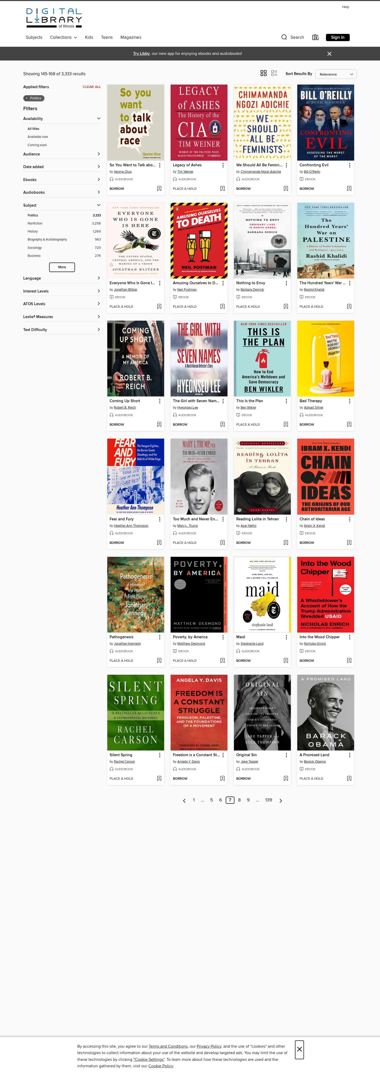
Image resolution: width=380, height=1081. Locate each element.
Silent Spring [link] (121, 755)
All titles (33, 129)
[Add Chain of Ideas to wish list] (349, 543)
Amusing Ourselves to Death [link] (196, 283)
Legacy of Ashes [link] (187, 165)
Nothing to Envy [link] (250, 283)
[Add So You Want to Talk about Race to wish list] (159, 189)
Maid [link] (240, 637)
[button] (292, 38)
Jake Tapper (249, 762)
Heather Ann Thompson (131, 526)
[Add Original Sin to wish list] (286, 779)
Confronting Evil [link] (314, 165)
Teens (107, 37)
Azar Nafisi (248, 526)
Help (345, 7)
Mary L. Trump (187, 526)
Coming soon (37, 145)
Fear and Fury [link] (122, 519)
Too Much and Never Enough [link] (196, 519)
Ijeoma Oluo (123, 172)
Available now (38, 137)
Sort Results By (299, 73)
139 (268, 800)
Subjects (34, 37)
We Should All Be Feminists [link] (260, 165)
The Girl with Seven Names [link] (196, 401)
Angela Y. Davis (188, 762)
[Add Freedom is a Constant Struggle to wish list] (222, 779)
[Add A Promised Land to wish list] (349, 779)
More (62, 267)
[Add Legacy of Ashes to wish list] (222, 189)
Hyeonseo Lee (187, 408)
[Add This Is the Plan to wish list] (286, 425)
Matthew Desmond (191, 644)
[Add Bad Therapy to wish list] (349, 425)
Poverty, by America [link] (190, 637)
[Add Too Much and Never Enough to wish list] (222, 543)
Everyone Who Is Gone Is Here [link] (133, 283)
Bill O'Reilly (312, 172)
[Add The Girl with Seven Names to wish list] (222, 425)
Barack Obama (315, 762)
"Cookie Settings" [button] (148, 1059)
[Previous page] (184, 800)
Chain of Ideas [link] (312, 519)
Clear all (92, 87)
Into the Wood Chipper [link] (320, 637)
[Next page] (281, 800)
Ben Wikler (248, 408)
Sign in (338, 37)
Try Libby (141, 53)
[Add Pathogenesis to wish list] (159, 661)
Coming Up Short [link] (125, 401)
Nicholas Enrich (315, 644)
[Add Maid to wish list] (286, 661)
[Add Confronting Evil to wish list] (349, 189)
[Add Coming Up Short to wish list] (159, 425)
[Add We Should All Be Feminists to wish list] (286, 189)
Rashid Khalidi (314, 290)
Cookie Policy (160, 1066)
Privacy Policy (209, 1046)
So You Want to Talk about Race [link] (133, 165)
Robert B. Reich (125, 408)
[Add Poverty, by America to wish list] (222, 661)
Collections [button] (62, 37)
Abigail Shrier (313, 408)
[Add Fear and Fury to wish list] (159, 543)
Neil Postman (187, 290)
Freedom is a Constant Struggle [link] (196, 755)
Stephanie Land (252, 644)
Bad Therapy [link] (311, 401)
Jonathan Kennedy (127, 644)
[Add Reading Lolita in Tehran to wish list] (286, 543)
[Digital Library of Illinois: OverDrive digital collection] (54, 18)
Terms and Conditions (168, 1046)
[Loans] (315, 38)
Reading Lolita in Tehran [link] (257, 519)
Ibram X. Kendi (314, 526)
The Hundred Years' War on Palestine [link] (323, 283)
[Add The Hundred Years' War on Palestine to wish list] (349, 307)
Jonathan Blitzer (125, 290)
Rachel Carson (124, 762)
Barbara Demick (252, 290)
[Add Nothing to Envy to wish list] (286, 307)
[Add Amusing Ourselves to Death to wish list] (222, 307)
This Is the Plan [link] (249, 401)
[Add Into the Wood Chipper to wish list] (349, 661)
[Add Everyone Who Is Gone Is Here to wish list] (159, 307)
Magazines (130, 37)
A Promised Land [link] (314, 755)
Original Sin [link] (246, 755)
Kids (89, 37)
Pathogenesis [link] (121, 637)
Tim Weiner (185, 172)
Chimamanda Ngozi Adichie (261, 172)
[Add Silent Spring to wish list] (159, 779)
